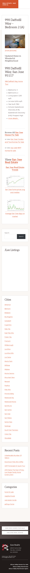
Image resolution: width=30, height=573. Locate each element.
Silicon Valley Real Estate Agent (18, 568)
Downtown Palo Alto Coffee (14, 462)
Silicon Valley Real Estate (20, 566)
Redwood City (9, 398)
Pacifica (7, 385)
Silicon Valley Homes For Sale (19, 564)
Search (7, 233)
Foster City (8, 337)
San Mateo (8, 418)
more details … (13, 118)
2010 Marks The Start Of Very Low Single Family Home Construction (14, 472)
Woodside (8, 438)
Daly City (7, 329)
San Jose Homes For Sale (14, 133)
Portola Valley (9, 393)
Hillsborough (9, 345)
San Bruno (8, 406)
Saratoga (7, 426)
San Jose (7, 414)
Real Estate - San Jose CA (9, 4)
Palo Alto (8, 389)
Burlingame (9, 317)
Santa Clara (8, 422)
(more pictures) (10, 50)
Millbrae (7, 365)
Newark (7, 381)
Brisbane (7, 313)
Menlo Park (8, 361)
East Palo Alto (9, 333)
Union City (8, 434)
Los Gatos (8, 357)
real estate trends (10, 500)
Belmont (7, 309)
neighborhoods (10, 496)
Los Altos (7, 349)
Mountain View (10, 377)
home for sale (9, 492)
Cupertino (8, 325)
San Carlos (8, 410)
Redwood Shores (10, 402)
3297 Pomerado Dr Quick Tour (15, 466)
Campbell (8, 321)
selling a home (9, 504)
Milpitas (7, 369)
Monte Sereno (9, 373)
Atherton (8, 305)
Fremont (7, 341)
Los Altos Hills (9, 353)
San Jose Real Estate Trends (15, 168)
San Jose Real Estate (13, 161)
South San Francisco (11, 430)
